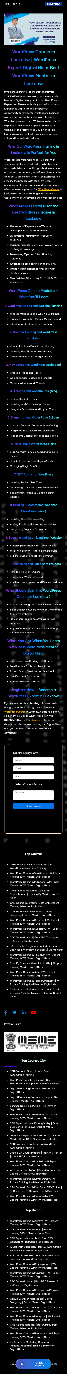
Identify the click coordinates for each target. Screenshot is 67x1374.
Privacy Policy (12, 1023)
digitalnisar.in (35, 720)
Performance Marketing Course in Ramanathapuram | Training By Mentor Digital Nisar (32, 1345)
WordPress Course (48, 189)
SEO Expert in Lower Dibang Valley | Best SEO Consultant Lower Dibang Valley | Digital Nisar (34, 1127)
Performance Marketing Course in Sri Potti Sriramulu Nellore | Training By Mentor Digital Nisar (35, 993)
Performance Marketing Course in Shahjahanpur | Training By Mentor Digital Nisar (34, 894)
